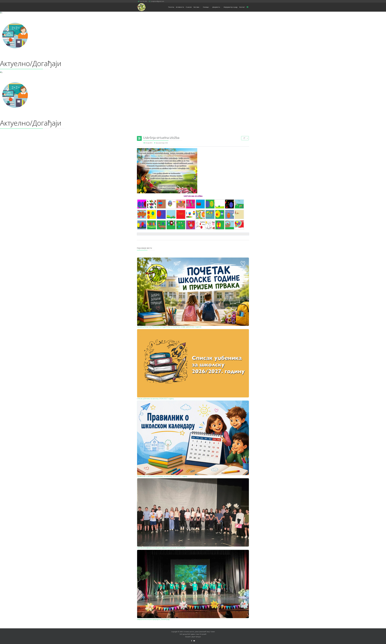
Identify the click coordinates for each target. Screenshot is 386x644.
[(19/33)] (210, 214)
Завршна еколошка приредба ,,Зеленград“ (153, 619)
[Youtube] (194, 641)
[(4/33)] (171, 204)
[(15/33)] (171, 214)
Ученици (206, 7)
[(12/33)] (142, 214)
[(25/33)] (161, 225)
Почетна (171, 7)
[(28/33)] (190, 225)
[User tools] (245, 138)
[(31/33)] (220, 225)
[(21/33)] (229, 214)
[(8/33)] (210, 204)
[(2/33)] (151, 204)
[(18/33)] (200, 214)
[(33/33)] (239, 225)
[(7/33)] (200, 204)
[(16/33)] (181, 214)
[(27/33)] (181, 225)
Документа (216, 7)
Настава (196, 7)
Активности (180, 7)
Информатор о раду (230, 7)
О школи (189, 7)
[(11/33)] (239, 204)
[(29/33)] (200, 225)
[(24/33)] (151, 225)
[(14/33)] (161, 214)
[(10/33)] (229, 204)
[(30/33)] (210, 225)
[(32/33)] (229, 225)
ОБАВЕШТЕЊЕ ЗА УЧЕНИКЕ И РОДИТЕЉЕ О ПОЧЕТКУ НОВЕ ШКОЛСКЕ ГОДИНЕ (169, 327)
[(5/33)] (181, 204)
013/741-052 (143, 1)
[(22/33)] (239, 214)
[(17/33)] (190, 214)
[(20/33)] (220, 214)
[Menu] (247, 7)
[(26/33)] (171, 225)
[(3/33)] (161, 204)
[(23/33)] (142, 225)
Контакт (242, 7)
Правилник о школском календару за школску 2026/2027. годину (162, 476)
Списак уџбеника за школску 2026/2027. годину (155, 398)
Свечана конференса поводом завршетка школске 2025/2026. (161, 548)
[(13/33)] (151, 214)
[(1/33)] (142, 204)
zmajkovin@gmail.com (157, 1)
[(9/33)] (220, 204)
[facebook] (191, 641)
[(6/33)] (190, 204)
